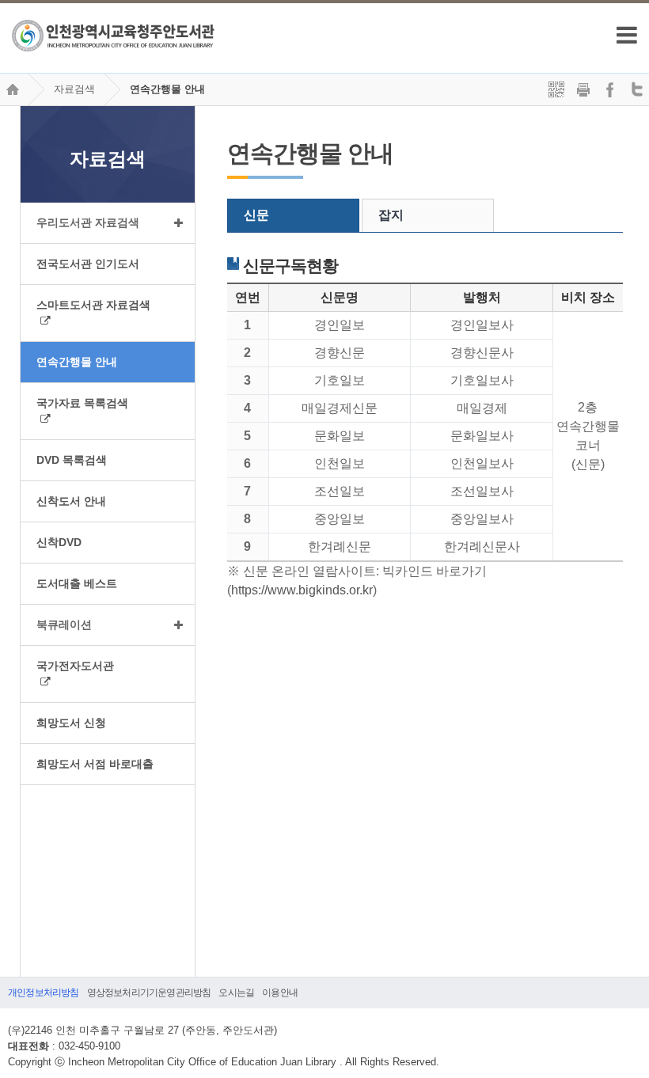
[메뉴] (627, 35)
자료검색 (74, 89)
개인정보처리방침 (43, 992)
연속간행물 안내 (167, 89)
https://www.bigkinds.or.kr (302, 590)
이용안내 (280, 992)
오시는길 (236, 992)
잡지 (391, 215)
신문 (256, 215)
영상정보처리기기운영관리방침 (149, 992)
